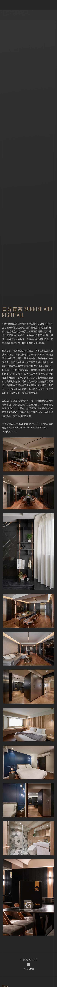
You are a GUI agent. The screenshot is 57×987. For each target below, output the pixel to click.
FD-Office (29, 969)
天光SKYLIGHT (30, 960)
